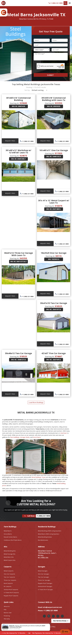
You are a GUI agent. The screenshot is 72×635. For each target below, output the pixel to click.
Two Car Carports (9, 577)
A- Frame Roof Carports (11, 592)
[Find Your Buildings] (65, 3)
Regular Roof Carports (11, 596)
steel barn (63, 433)
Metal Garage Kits (9, 554)
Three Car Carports (10, 580)
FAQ (5, 609)
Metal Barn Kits (9, 557)
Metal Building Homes (45, 537)
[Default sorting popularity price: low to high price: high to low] (38, 90)
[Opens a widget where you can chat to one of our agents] (65, 631)
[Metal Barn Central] (3, 3)
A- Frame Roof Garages (45, 589)
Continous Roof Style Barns (13, 540)
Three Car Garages (44, 580)
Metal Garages (43, 571)
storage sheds (25, 437)
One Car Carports (9, 574)
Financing (7, 616)
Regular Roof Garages (45, 583)
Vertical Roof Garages (45, 586)
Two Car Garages (43, 577)
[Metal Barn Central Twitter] (48, 616)
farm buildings (14, 437)
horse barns (37, 437)
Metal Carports (9, 571)
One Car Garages (43, 574)
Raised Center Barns (10, 537)
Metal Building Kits (10, 551)
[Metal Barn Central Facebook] (44, 616)
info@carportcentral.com (52, 607)
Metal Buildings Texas (39, 477)
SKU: (13, 106)
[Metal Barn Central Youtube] (62, 616)
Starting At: (14, 103)
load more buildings (36, 402)
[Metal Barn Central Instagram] (53, 616)
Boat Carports (8, 583)
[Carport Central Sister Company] (3, 12)
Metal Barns (8, 531)
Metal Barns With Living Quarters (48, 534)
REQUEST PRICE (10, 141)
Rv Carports (7, 586)
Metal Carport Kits (9, 560)
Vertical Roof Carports (11, 589)
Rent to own (8, 612)
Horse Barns (8, 534)
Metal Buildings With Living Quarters (49, 531)
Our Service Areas (60, 621)
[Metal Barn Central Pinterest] (57, 616)
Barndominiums (43, 540)
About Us (7, 606)
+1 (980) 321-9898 (56, 3)
